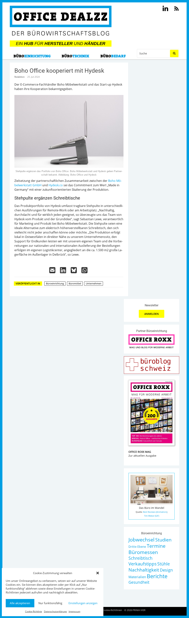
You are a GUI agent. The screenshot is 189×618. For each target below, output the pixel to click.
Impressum (74, 611)
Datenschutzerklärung (55, 611)
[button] (97, 573)
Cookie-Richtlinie (33, 611)
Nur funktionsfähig (50, 603)
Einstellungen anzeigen (82, 603)
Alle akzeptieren (20, 603)
